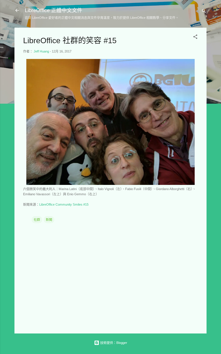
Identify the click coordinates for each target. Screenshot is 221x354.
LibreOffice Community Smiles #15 (63, 204)
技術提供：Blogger (113, 342)
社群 (37, 219)
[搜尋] (204, 11)
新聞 (49, 219)
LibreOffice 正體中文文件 (53, 10)
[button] (195, 37)
